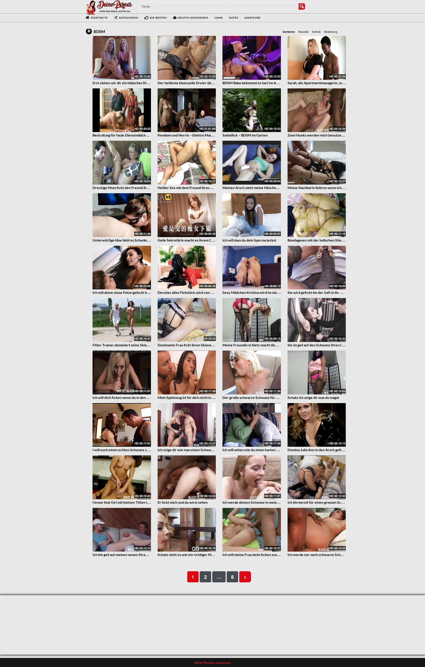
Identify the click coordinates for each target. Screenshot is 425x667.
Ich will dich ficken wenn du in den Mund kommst (131, 397)
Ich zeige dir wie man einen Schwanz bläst (190, 450)
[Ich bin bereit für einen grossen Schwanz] (317, 477)
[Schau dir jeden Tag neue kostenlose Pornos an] (109, 7)
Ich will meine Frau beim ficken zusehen (253, 554)
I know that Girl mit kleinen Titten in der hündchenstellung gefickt (144, 502)
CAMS (218, 17)
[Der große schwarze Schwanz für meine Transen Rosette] (251, 372)
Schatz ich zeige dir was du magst (313, 397)
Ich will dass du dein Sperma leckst (249, 240)
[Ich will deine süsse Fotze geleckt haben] (122, 268)
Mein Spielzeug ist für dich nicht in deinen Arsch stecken (202, 397)
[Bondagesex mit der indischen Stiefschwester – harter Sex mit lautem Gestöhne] (317, 215)
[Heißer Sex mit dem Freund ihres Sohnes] (187, 163)
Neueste (303, 31)
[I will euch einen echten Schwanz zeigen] (122, 425)
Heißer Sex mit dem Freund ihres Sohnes (190, 187)
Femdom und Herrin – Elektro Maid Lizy (189, 135)
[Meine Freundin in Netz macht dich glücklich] (251, 320)
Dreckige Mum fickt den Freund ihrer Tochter (128, 187)
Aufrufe (316, 31)
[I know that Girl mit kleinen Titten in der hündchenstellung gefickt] (122, 477)
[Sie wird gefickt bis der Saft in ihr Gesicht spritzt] (317, 268)
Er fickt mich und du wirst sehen (183, 502)
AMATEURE (252, 17)
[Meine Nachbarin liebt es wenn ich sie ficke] (317, 163)
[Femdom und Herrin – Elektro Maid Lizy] (187, 110)
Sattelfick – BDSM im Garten (245, 135)
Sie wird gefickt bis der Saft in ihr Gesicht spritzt (325, 292)
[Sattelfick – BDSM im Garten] (251, 110)
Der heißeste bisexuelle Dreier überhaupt (191, 83)
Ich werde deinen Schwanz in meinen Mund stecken (263, 502)
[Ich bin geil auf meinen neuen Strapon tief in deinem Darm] (122, 530)
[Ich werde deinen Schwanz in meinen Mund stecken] (251, 477)
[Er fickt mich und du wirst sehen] (187, 477)
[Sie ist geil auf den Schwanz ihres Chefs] (317, 320)
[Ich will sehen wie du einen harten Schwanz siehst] (251, 425)
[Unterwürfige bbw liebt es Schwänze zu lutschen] (122, 215)
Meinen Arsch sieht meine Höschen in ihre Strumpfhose (266, 187)
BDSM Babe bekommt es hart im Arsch (252, 83)
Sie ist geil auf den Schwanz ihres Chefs (318, 345)
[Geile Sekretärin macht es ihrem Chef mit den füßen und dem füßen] (187, 215)
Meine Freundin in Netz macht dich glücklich (257, 345)
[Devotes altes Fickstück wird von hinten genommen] (187, 268)
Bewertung (330, 31)
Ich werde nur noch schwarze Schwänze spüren (325, 554)
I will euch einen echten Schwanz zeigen (124, 450)
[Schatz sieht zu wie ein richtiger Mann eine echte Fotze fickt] (187, 530)
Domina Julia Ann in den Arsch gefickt (317, 450)
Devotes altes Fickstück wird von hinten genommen (198, 292)
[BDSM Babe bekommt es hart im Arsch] (251, 58)
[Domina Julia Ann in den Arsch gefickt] (317, 425)
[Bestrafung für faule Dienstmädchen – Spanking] (122, 110)
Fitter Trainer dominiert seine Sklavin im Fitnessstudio (135, 345)
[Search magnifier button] (302, 6)
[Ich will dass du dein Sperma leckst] (251, 215)
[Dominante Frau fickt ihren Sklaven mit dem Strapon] (187, 320)
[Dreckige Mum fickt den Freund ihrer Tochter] (122, 163)
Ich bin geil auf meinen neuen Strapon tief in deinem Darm (138, 554)
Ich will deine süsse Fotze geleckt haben (124, 292)
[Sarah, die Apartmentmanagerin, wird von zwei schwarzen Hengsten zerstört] (317, 58)
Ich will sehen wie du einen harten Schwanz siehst (261, 450)
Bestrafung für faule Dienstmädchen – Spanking (130, 135)
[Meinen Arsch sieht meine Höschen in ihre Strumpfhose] (251, 163)
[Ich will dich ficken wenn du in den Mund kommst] (122, 372)
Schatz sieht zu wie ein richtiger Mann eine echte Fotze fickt (205, 554)
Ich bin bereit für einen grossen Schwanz (319, 502)
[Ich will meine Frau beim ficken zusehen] (251, 530)
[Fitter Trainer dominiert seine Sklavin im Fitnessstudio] (122, 320)
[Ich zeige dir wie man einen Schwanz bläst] (187, 425)
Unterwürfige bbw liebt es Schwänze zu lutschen (131, 240)
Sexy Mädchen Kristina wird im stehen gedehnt (259, 292)
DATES (233, 17)
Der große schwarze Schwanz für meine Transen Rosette (267, 397)
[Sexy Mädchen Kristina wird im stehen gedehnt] (251, 268)
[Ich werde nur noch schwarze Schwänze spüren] (317, 530)
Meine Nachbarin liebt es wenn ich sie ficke (321, 187)
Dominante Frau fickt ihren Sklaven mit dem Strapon (199, 345)
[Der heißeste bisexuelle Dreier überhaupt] (187, 58)
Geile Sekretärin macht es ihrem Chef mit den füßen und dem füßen (211, 240)
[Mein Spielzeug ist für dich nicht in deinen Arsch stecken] (187, 372)
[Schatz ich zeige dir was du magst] (317, 372)
